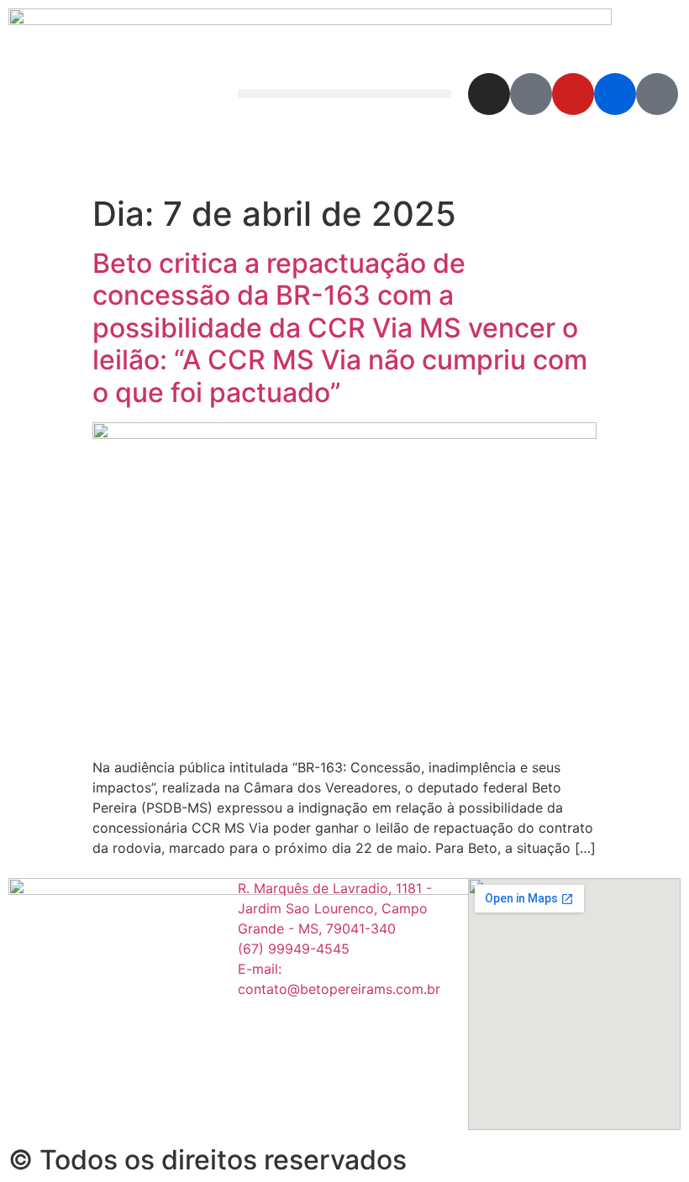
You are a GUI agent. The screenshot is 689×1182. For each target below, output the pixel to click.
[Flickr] (615, 94)
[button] (344, 93)
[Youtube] (573, 94)
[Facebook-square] (531, 94)
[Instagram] (489, 94)
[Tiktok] (657, 94)
